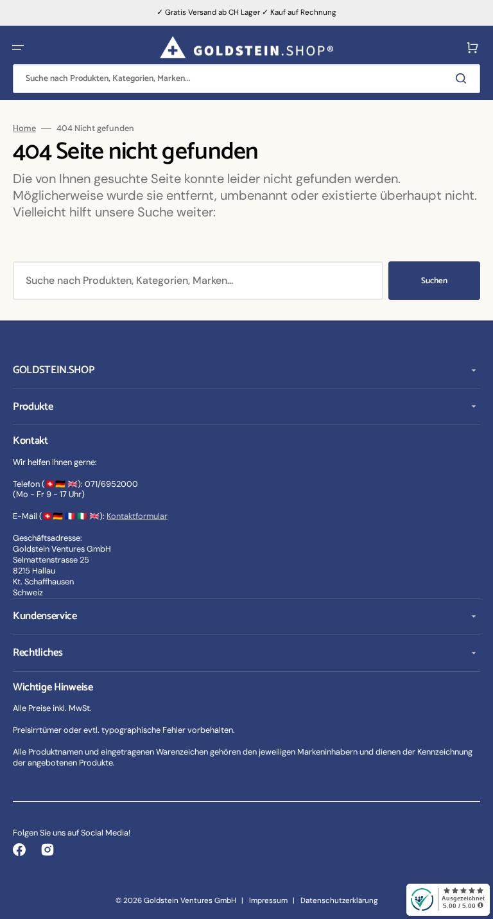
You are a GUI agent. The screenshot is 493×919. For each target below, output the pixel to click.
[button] (18, 47)
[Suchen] (463, 78)
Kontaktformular (137, 516)
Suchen (434, 281)
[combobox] (246, 78)
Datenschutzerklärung (339, 900)
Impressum (268, 900)
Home (24, 128)
